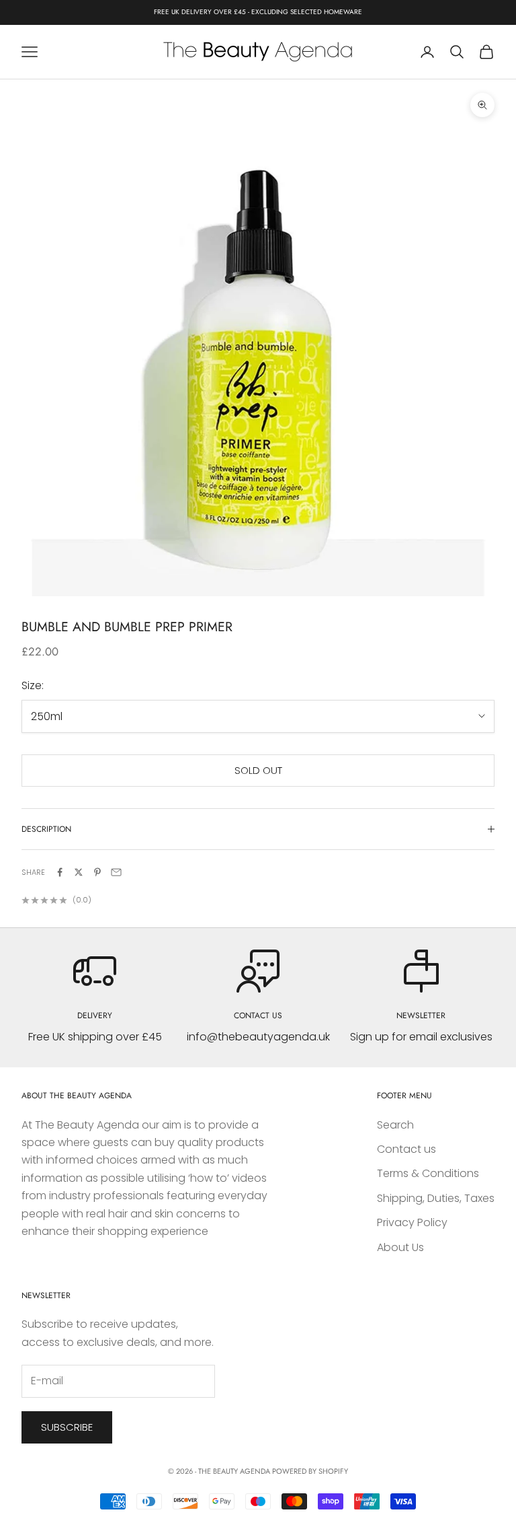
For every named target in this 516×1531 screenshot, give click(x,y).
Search (395, 1125)
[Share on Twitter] (78, 872)
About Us (400, 1247)
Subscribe (67, 1427)
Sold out (258, 770)
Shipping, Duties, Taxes (435, 1198)
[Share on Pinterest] (97, 872)
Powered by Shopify (310, 1471)
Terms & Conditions (428, 1173)
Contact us (406, 1149)
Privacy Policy (412, 1222)
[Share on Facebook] (59, 872)
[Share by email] (116, 872)
